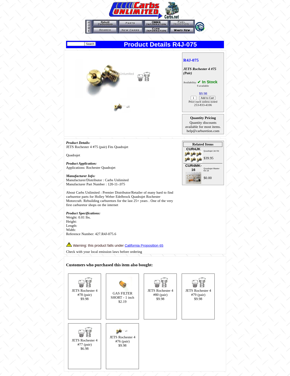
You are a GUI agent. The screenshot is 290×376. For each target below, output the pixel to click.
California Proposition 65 (144, 246)
